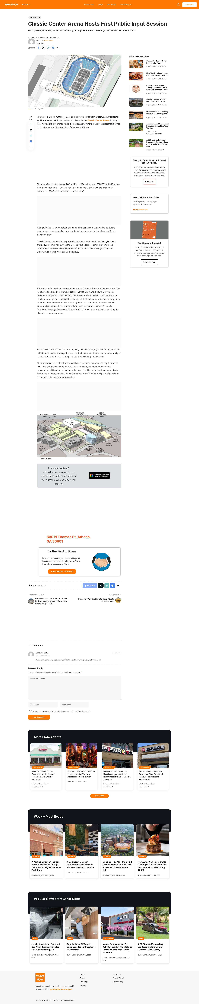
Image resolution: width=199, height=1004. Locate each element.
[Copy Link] (48, 47)
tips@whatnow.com (140, 209)
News (35, 938)
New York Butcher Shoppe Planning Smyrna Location (157, 74)
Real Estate (111, 4)
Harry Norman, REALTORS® (154, 134)
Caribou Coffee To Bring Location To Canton (156, 62)
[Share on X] (43, 47)
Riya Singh (161, 150)
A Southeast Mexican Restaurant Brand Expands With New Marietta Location (81, 865)
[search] (178, 5)
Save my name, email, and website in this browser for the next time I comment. (61, 711)
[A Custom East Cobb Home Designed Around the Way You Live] (136, 127)
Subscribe (190, 5)
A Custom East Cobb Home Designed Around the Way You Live (157, 126)
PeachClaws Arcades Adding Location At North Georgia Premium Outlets (156, 87)
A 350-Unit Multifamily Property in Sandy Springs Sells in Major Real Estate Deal (157, 143)
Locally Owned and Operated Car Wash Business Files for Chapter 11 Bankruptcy (46, 947)
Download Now (149, 262)
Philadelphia (108, 938)
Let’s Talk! (149, 182)
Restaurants (89, 4)
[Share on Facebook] (38, 47)
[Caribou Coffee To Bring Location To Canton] (136, 64)
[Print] (53, 47)
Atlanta (36, 856)
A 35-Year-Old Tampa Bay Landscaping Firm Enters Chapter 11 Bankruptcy (150, 947)
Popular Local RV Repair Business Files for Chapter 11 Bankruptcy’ (81, 947)
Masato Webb (48, 40)
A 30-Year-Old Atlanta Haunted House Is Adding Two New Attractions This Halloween (81, 774)
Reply (117, 653)
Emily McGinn (162, 66)
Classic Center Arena (98, 120)
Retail (100, 4)
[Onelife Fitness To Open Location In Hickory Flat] (136, 102)
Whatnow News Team (40, 784)
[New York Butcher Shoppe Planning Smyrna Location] (136, 76)
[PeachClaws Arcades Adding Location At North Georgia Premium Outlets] (136, 88)
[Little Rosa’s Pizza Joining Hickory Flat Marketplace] (136, 115)
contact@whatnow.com (61, 989)
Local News (38, 767)
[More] (58, 47)
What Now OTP (34, 17)
